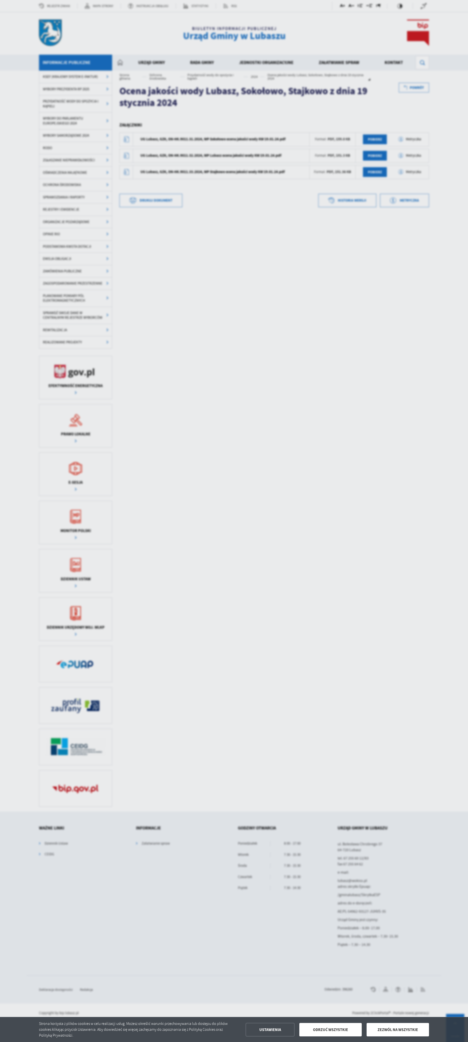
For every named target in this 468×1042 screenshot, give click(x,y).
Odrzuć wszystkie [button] (330, 1029)
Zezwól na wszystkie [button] (398, 1029)
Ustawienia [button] (270, 1029)
